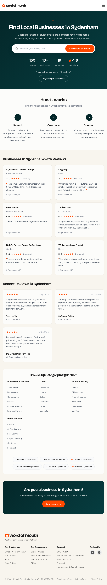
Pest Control (12, 434)
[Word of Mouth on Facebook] (99, 552)
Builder (43, 397)
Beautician (76, 401)
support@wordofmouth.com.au (70, 567)
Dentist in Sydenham (57, 466)
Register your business (53, 78)
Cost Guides (10, 563)
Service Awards (37, 552)
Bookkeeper (12, 392)
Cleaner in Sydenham (83, 459)
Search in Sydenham (80, 48)
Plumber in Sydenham (26, 459)
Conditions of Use (64, 579)
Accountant (12, 388)
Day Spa (75, 411)
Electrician (44, 388)
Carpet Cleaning (14, 438)
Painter (43, 406)
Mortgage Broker (14, 406)
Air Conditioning (14, 429)
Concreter (44, 411)
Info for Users (10, 555)
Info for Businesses (39, 559)
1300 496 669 (62, 552)
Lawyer (10, 401)
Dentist (75, 388)
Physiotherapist (79, 397)
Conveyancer (13, 397)
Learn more (52, 504)
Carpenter (44, 401)
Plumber (43, 392)
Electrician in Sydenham (54, 459)
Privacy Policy (96, 579)
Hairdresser (77, 406)
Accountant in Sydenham (28, 466)
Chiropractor (77, 392)
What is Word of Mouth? (15, 552)
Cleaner (10, 424)
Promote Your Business (41, 555)
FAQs (7, 559)
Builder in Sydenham (83, 466)
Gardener (11, 443)
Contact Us (61, 563)
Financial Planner (14, 411)
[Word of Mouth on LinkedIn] (92, 552)
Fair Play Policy (81, 579)
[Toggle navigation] (103, 5)
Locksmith (11, 448)
